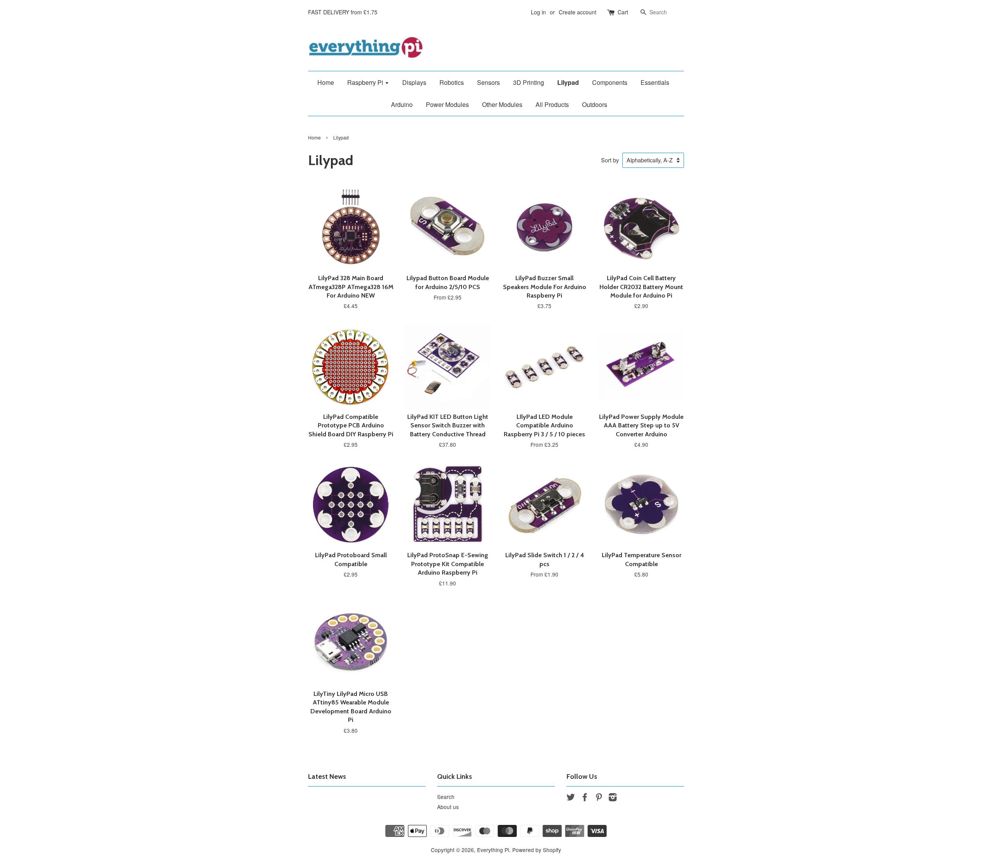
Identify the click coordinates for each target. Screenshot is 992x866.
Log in (538, 12)
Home (325, 82)
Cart (623, 12)
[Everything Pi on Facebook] (584, 798)
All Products (552, 104)
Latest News (327, 776)
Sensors (488, 82)
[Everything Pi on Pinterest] (598, 798)
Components (609, 82)
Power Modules (447, 104)
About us (448, 807)
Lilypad (568, 82)
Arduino (402, 104)
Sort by (610, 160)
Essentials (655, 82)
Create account (577, 12)
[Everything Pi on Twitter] (571, 798)
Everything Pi (493, 850)
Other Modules (502, 104)
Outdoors (594, 104)
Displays (414, 82)
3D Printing (528, 82)
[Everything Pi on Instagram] (612, 798)
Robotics (451, 82)
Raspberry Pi (366, 82)
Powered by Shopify (536, 850)
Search (446, 797)
